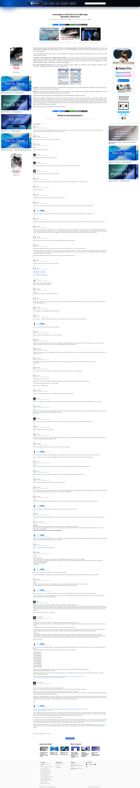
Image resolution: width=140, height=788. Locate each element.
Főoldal (45, 3)
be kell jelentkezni (47, 733)
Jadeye (38, 210)
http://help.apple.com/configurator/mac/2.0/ (76, 676)
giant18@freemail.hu (37, 272)
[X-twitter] (89, 764)
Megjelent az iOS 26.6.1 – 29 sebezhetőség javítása (10, 130)
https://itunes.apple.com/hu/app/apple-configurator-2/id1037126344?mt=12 (49, 677)
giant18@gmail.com (37, 271)
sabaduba (36, 421)
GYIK (58, 3)
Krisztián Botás (37, 647)
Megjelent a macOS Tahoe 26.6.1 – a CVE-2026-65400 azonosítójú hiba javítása (16, 149)
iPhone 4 (79, 19)
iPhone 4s (83, 19)
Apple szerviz (72, 3)
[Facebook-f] (86, 764)
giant (35, 213)
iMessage (76, 19)
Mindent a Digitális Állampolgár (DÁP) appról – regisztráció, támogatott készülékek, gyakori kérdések (75, 755)
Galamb (35, 572)
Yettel (87, 19)
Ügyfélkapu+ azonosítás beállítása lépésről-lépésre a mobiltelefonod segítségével (85, 754)
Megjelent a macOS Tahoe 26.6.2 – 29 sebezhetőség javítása (12, 92)
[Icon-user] (110, 3)
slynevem (36, 509)
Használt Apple (64, 3)
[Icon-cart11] (107, 3)
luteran (35, 454)
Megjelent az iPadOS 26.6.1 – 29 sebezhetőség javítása (11, 111)
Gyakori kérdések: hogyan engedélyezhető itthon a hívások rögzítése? (95, 754)
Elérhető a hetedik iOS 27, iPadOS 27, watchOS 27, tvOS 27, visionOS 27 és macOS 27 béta (44, 754)
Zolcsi (38, 126)
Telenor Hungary (40, 521)
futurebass (36, 401)
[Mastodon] (95, 764)
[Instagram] (92, 764)
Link (34, 133)
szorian (35, 446)
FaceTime (72, 19)
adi (34, 538)
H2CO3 (38, 170)
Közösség (52, 3)
